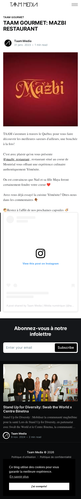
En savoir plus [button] (19, 476)
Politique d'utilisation (23, 456)
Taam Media (22, 41)
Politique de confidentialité (55, 456)
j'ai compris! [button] (39, 486)
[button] (75, 4)
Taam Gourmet (13, 17)
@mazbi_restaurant (16, 159)
